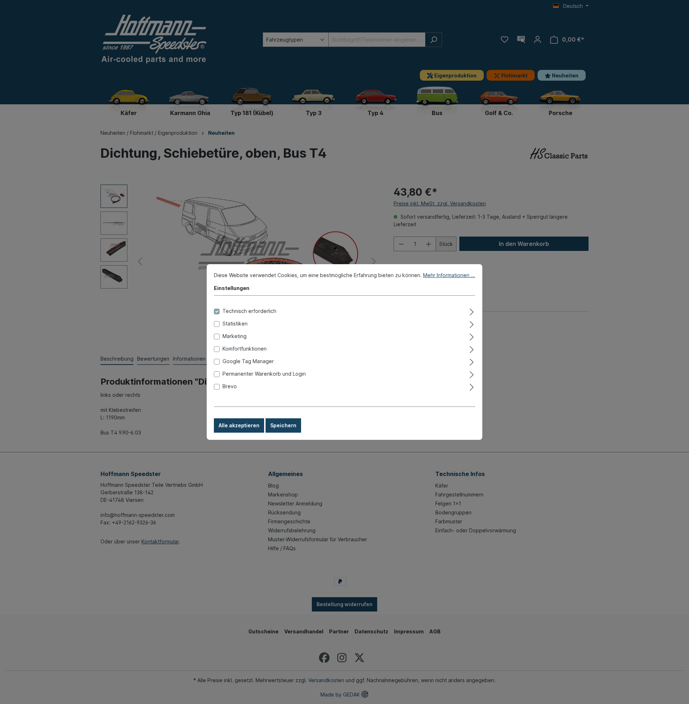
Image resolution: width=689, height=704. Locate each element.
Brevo (229, 386)
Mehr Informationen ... (449, 275)
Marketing (234, 336)
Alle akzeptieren (239, 425)
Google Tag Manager (248, 361)
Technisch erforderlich (249, 311)
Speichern (283, 425)
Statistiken (235, 323)
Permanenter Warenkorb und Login (264, 374)
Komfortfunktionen (244, 349)
